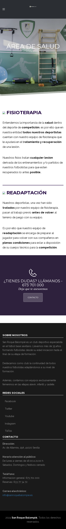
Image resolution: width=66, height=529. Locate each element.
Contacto (33, 297)
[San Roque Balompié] (33, 10)
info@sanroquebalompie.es (18, 495)
